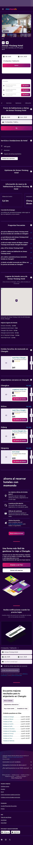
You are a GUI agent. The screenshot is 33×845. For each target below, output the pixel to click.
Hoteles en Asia (15, 774)
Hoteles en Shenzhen (9, 728)
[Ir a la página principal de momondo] (11, 9)
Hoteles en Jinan (7, 738)
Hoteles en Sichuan (9, 776)
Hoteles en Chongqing (9, 731)
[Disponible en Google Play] (5, 832)
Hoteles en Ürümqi (8, 733)
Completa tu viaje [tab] (22, 708)
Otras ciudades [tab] (8, 700)
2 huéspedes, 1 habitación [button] (11, 61)
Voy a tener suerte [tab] (9, 708)
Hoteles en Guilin (7, 726)
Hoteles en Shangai (8, 716)
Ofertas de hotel (6, 774)
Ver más (28, 385)
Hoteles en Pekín (7, 721)
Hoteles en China (25, 774)
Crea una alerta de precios (15, 524)
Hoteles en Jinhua (8, 736)
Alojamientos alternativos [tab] (11, 704)
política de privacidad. (16, 675)
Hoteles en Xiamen (8, 719)
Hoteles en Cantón (8, 724)
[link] (19, 399)
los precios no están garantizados (15, 757)
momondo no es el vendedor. (12, 762)
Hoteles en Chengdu (21, 776)
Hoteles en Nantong (8, 740)
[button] (3, 9)
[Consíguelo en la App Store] (15, 832)
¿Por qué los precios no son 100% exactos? (16, 768)
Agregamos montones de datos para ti (14, 765)
